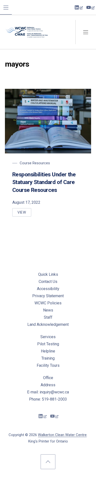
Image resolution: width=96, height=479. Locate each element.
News (48, 310)
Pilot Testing (48, 344)
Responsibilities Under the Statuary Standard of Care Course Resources (44, 182)
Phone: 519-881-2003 (48, 399)
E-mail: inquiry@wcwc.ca (48, 392)
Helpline (48, 351)
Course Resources (35, 163)
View (24, 213)
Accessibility (48, 288)
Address (48, 385)
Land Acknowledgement (48, 324)
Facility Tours (48, 365)
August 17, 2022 (26, 202)
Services (48, 336)
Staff (48, 317)
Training (48, 358)
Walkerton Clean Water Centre (62, 435)
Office (48, 377)
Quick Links (48, 274)
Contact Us (48, 281)
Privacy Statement (48, 296)
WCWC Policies (48, 303)
